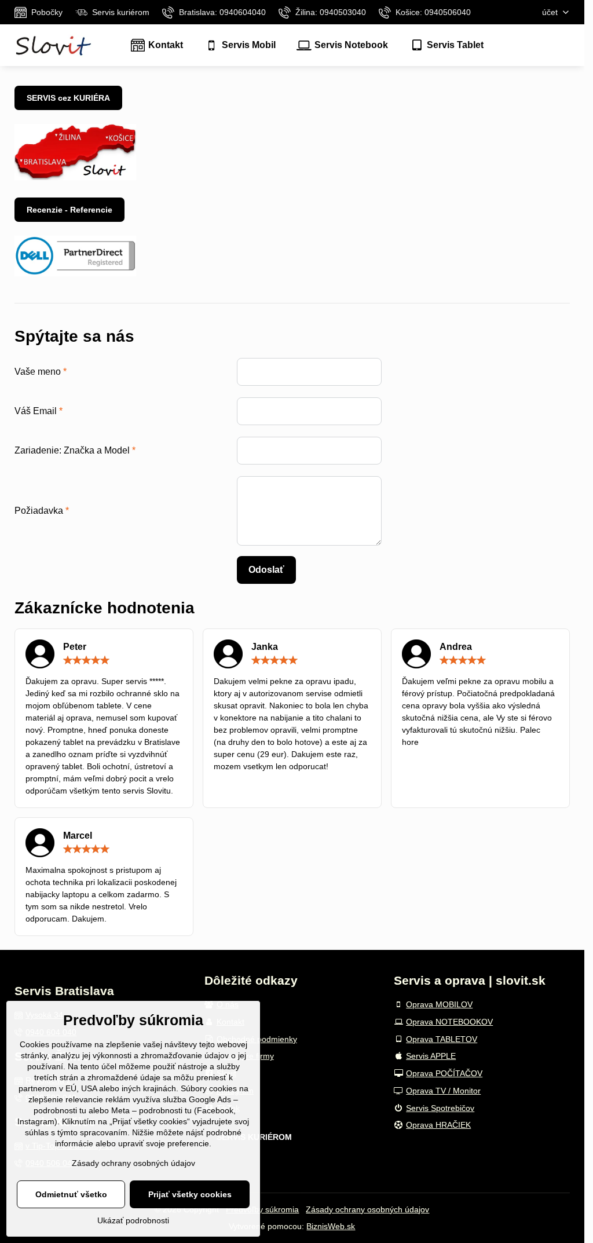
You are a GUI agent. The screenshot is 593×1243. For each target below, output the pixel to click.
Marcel (77, 835)
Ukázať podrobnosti (133, 1220)
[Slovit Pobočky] (75, 177)
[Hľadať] (561, 45)
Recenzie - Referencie (69, 209)
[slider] (86, 660)
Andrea (456, 647)
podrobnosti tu (60, 1110)
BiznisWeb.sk (330, 1226)
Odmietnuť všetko (71, 1194)
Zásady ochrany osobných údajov (367, 1209)
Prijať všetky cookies (190, 1194)
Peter (74, 647)
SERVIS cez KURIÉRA (68, 98)
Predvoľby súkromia (262, 1209)
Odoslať (266, 570)
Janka (264, 647)
